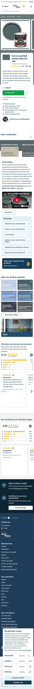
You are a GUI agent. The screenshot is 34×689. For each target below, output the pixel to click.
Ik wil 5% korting (20, 508)
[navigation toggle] (2, 6)
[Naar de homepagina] (16, 6)
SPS (2, 600)
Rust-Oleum (5, 603)
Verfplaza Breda (6, 618)
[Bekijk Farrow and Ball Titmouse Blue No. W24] (9, 307)
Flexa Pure (4, 591)
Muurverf (4, 605)
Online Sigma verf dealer (9, 627)
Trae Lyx (4, 597)
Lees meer (7, 212)
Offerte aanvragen (7, 561)
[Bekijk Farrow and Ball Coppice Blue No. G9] (25, 285)
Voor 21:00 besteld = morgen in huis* (12, 1)
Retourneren (5, 558)
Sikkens (3, 579)
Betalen (3, 555)
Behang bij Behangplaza (9, 569)
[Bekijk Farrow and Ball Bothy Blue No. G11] (9, 296)
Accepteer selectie (18, 678)
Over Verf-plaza (6, 616)
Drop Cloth (20, 188)
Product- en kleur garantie (9, 564)
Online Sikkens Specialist (9, 624)
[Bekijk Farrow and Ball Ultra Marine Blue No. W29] (25, 296)
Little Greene (5, 588)
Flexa (3, 594)
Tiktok (5, 528)
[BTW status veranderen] (9, 518)
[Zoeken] (30, 11)
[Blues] (17, 328)
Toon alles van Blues (11, 315)
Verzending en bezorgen (9, 552)
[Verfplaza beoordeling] (17, 426)
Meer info (22, 655)
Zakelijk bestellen (6, 566)
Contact (3, 546)
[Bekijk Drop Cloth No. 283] (9, 152)
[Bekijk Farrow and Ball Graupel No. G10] (9, 285)
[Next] (31, 391)
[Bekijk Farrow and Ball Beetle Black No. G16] (25, 307)
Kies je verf (10, 93)
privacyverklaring (26, 650)
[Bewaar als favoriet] (27, 92)
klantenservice (18, 488)
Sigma (3, 582)
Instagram (6, 525)
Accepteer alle (18, 682)
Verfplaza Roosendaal (8, 621)
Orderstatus (5, 549)
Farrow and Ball (6, 585)
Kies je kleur (23, 6)
